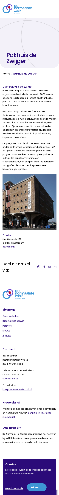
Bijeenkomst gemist (13, 321)
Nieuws (6, 330)
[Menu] (54, 9)
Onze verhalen (11, 316)
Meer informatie (14, 488)
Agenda (7, 335)
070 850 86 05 (10, 378)
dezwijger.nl (9, 246)
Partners (7, 325)
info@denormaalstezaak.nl (17, 389)
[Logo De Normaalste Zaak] (17, 9)
